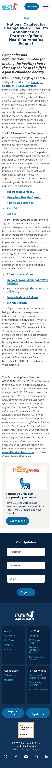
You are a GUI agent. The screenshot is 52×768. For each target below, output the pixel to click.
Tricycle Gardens (17, 302)
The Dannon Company (20, 191)
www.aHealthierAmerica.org (18, 452)
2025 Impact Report (35, 641)
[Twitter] (5, 756)
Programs (34, 635)
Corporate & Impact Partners (37, 676)
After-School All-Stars (20, 274)
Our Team (9, 640)
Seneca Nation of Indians (22, 297)
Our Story (9, 635)
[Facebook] (16, 756)
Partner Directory (38, 689)
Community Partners (35, 683)
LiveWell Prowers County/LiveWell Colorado (27, 281)
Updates (8, 679)
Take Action (10, 675)
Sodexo (11, 214)
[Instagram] (36, 756)
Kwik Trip (12, 208)
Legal (36, 749)
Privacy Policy (21, 749)
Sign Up (26, 592)
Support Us (13, 713)
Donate (32, 6)
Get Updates (38, 713)
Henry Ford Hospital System (24, 197)
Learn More (17, 521)
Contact (8, 649)
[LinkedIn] (46, 756)
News (26, 17)
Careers (8, 644)
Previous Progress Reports (34, 650)
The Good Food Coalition (37, 658)
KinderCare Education (20, 203)
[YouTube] (26, 756)
